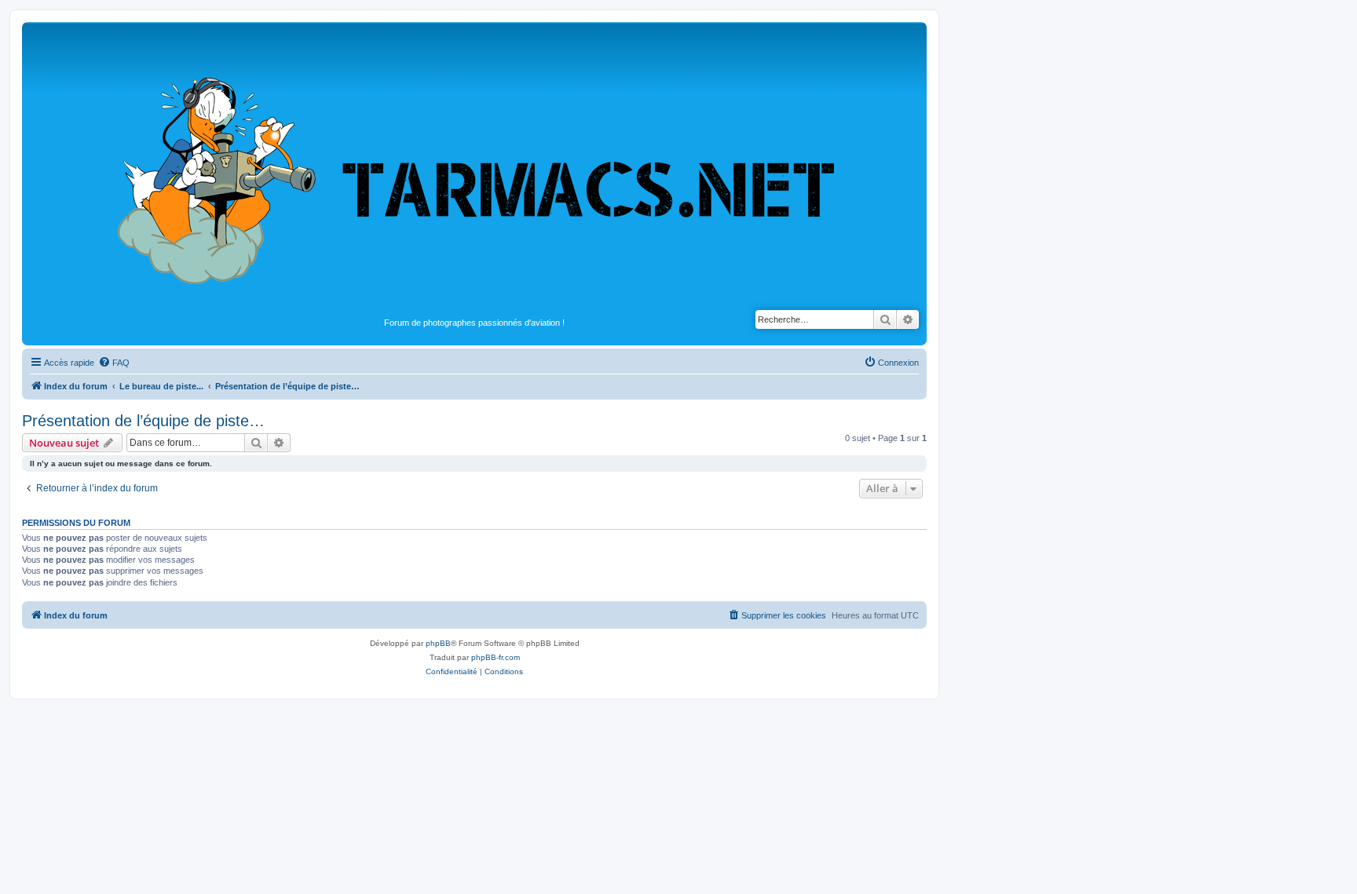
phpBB (438, 643)
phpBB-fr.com (495, 657)
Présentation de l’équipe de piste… (143, 420)
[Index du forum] (474, 169)
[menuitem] (114, 362)
